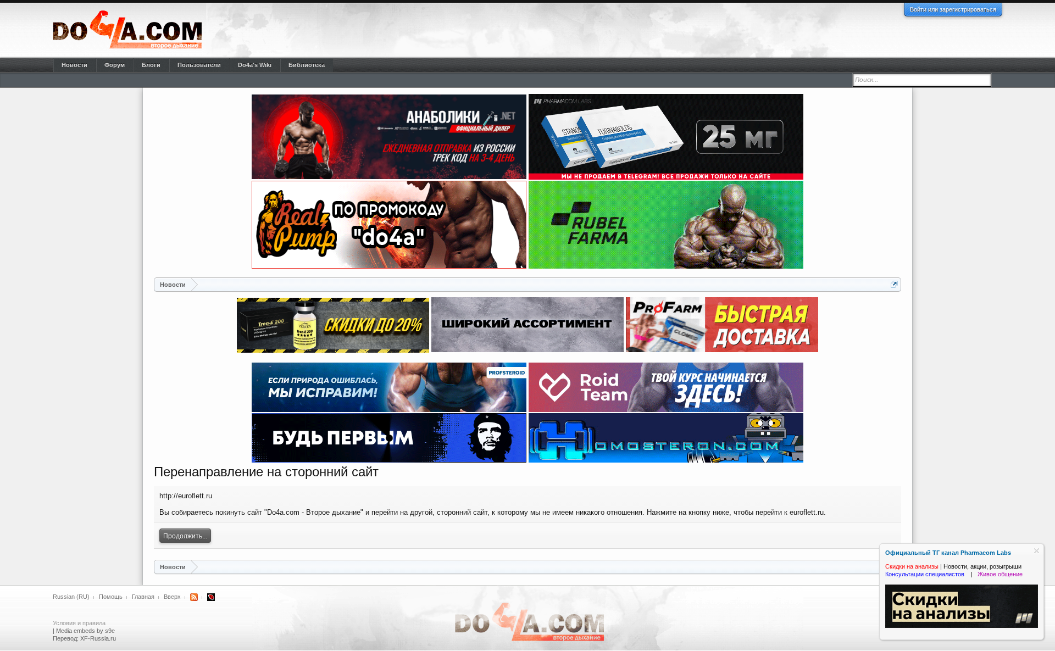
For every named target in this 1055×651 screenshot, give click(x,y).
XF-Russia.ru (98, 638)
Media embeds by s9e (85, 630)
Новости (74, 65)
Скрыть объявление (1036, 551)
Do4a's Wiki (254, 65)
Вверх (172, 596)
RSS (194, 597)
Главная (143, 596)
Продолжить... (185, 536)
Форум (114, 65)
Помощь (111, 596)
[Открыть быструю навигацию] (894, 284)
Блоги (151, 65)
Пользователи (199, 65)
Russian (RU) (71, 596)
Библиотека (306, 65)
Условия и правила (79, 623)
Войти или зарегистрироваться (953, 9)
